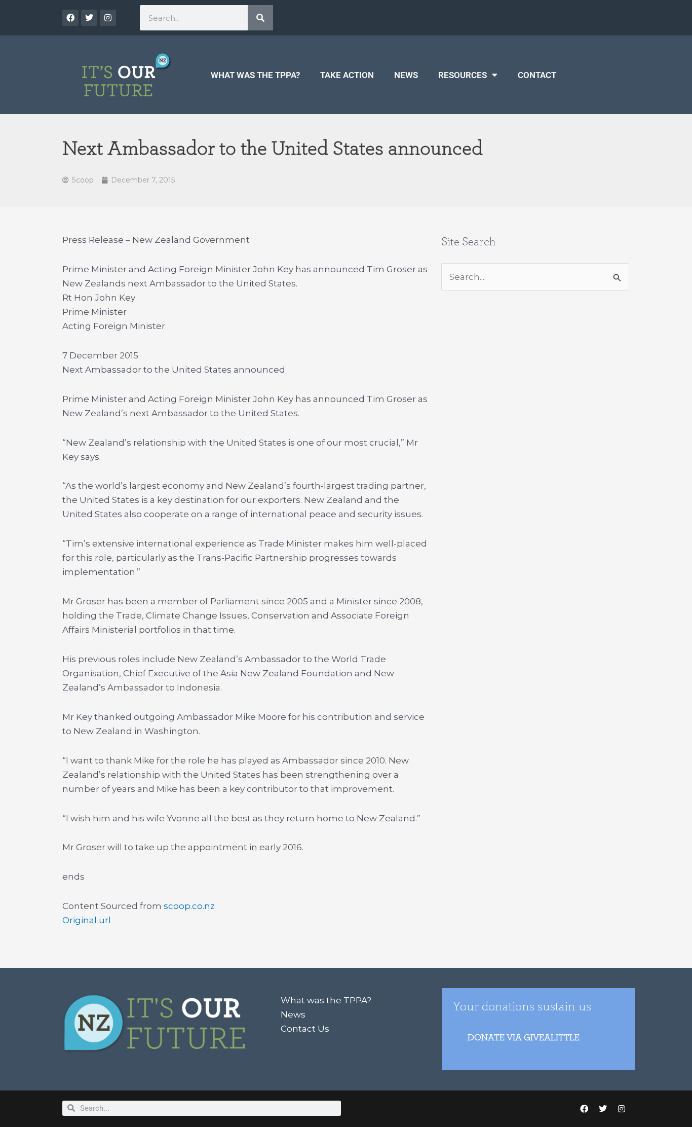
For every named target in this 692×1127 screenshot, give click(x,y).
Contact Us (305, 1029)
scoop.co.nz (189, 906)
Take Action (347, 75)
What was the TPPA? (255, 75)
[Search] (260, 17)
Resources (462, 75)
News (406, 75)
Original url (86, 920)
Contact (537, 75)
